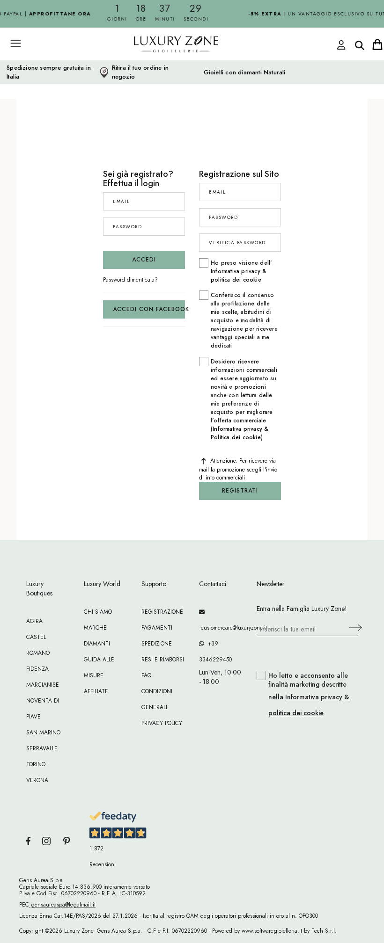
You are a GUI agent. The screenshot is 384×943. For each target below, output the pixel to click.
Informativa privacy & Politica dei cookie (239, 433)
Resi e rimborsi (162, 659)
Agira (34, 621)
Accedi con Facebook (149, 309)
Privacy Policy (161, 723)
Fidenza (37, 669)
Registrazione (162, 612)
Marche (95, 628)
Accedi (144, 259)
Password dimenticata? (130, 280)
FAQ (146, 675)
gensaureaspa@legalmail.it (62, 904)
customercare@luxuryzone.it (221, 628)
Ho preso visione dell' (241, 271)
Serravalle (42, 748)
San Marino (43, 732)
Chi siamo (98, 612)
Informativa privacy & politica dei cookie (238, 275)
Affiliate (96, 691)
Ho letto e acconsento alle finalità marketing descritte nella (308, 694)
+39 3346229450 (215, 651)
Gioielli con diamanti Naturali (245, 72)
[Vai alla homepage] (159, 65)
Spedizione (156, 643)
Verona (37, 780)
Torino (35, 764)
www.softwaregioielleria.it (272, 931)
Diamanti (97, 643)
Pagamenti (156, 628)
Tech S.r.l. (324, 931)
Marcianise (42, 685)
